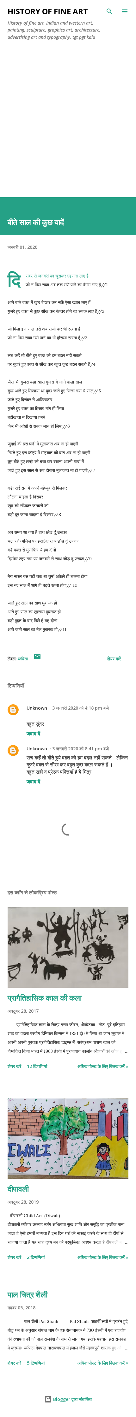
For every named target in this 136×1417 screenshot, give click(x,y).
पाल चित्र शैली (27, 1294)
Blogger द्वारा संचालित (72, 1399)
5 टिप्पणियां (36, 1363)
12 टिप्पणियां (37, 1066)
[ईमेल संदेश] (37, 659)
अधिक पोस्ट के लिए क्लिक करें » (102, 1066)
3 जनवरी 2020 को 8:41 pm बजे (80, 749)
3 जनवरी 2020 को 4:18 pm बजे (80, 708)
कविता (23, 659)
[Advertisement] (68, 126)
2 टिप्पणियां (36, 1257)
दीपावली (18, 1188)
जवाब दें (33, 733)
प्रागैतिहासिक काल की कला (45, 997)
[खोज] (109, 11)
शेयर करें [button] (114, 659)
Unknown (37, 708)
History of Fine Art (48, 11)
